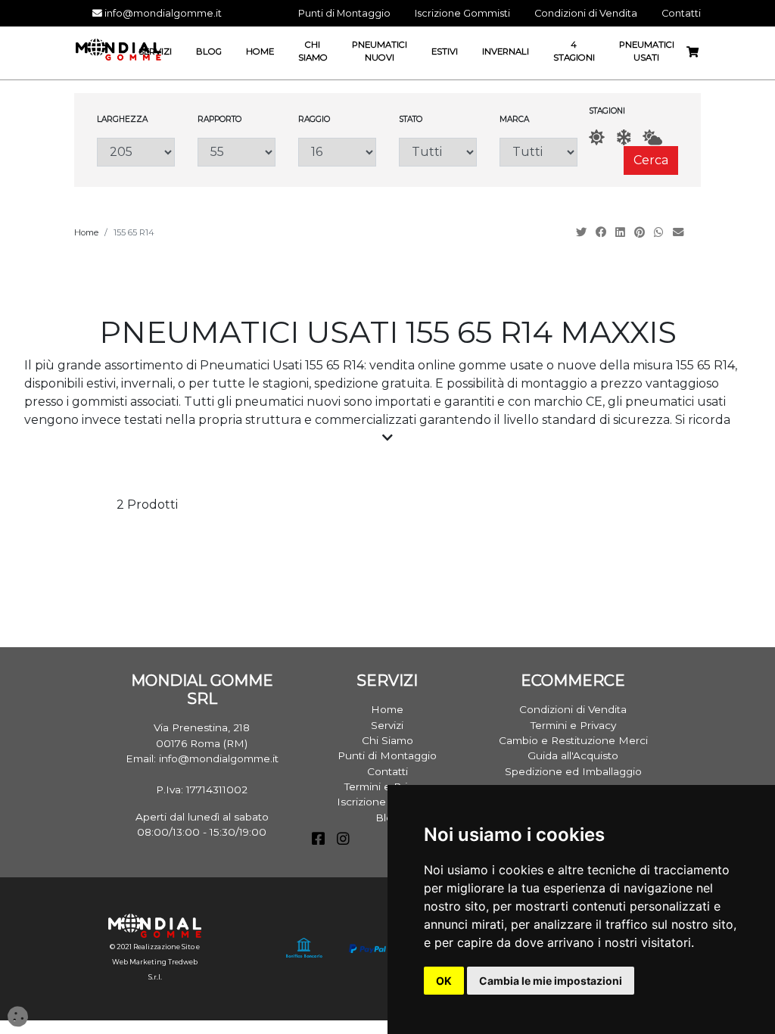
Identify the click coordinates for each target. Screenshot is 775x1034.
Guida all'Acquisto (573, 755)
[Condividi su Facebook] (602, 232)
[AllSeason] (652, 137)
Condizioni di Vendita (573, 709)
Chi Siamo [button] (313, 51)
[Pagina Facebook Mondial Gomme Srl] (318, 840)
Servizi (387, 725)
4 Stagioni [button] (574, 51)
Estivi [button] (444, 51)
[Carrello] (698, 52)
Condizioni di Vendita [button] (585, 13)
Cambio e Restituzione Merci (573, 740)
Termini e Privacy (573, 725)
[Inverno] (623, 137)
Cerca (650, 160)
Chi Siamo (387, 740)
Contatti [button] (681, 13)
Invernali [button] (505, 51)
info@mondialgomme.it (162, 13)
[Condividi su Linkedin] (621, 232)
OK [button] (444, 980)
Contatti (387, 771)
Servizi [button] (155, 51)
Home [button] (260, 51)
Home (86, 232)
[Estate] (597, 137)
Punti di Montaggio (387, 755)
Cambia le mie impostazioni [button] (550, 980)
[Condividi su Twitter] (583, 232)
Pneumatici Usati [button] (646, 51)
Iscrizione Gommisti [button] (462, 13)
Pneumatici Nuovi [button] (379, 51)
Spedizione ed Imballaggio (573, 771)
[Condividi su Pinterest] (641, 232)
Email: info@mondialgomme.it (202, 758)
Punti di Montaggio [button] (344, 13)
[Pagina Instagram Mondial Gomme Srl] (343, 840)
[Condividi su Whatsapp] (660, 232)
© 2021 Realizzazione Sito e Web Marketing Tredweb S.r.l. (155, 962)
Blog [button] (209, 51)
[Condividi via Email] (679, 232)
